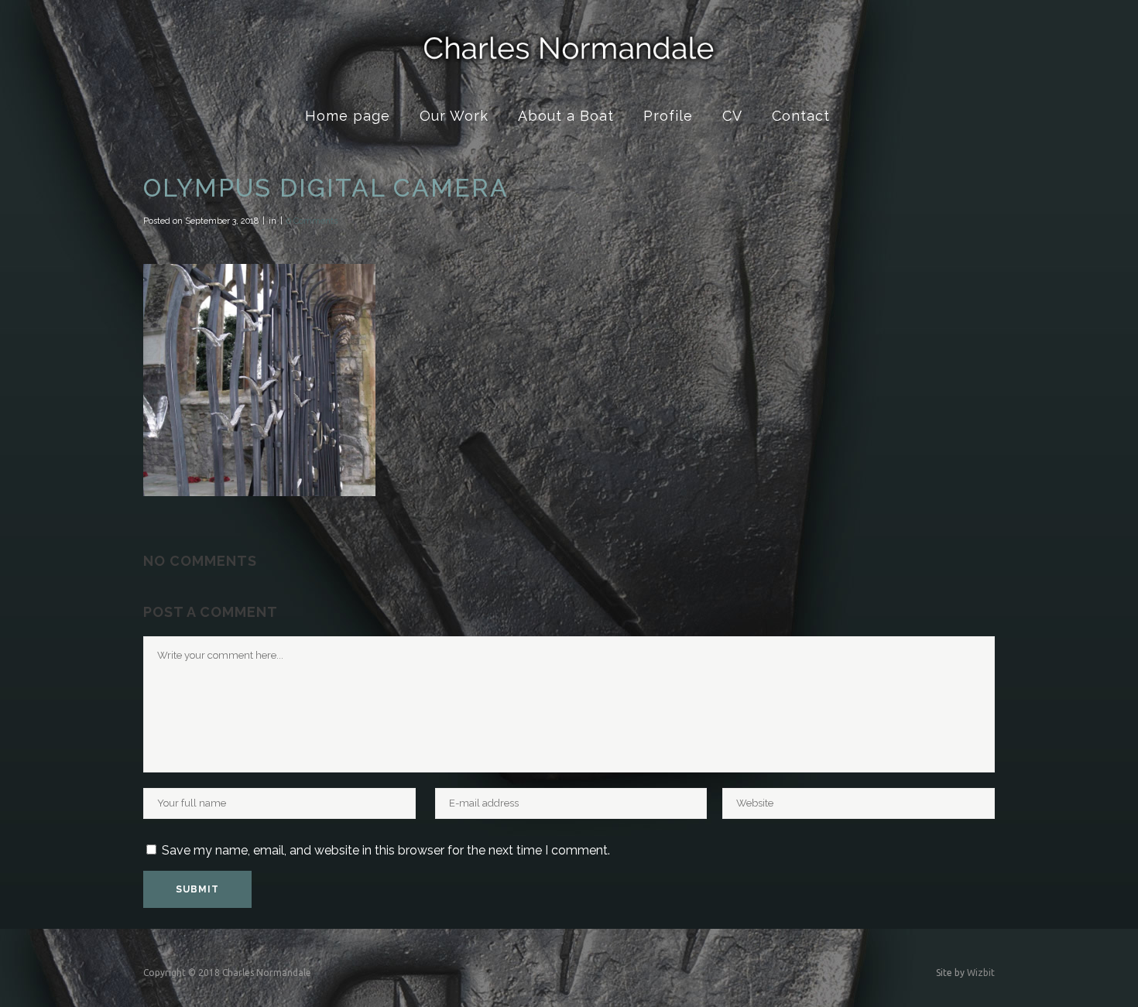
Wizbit (981, 973)
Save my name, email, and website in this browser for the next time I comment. (386, 850)
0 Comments (312, 221)
